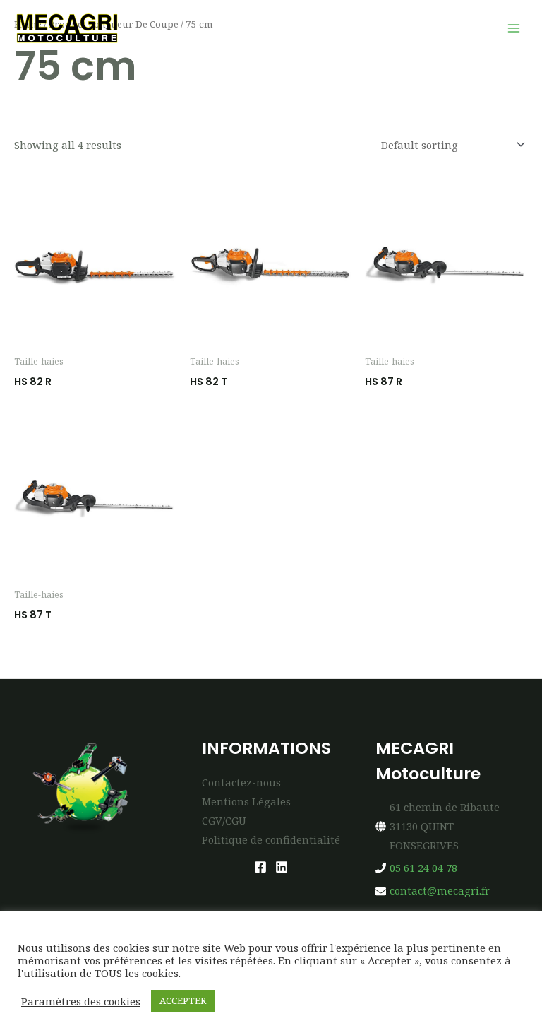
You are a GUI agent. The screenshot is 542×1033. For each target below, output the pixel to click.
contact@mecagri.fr (440, 890)
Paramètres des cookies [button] (80, 1001)
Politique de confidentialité (271, 839)
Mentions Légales (246, 801)
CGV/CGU (224, 820)
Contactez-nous (241, 782)
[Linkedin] (281, 867)
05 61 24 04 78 (423, 868)
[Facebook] (260, 867)
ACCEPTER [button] (182, 1000)
